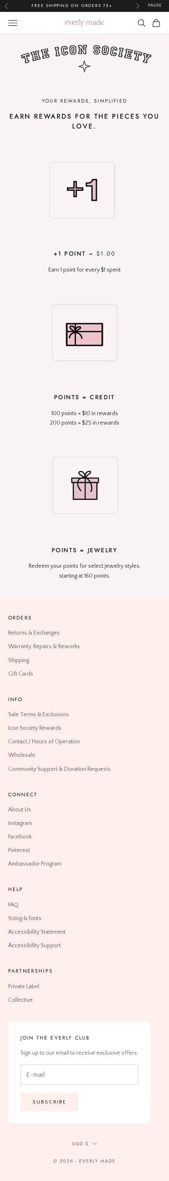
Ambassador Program (35, 864)
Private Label (23, 986)
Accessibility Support (34, 945)
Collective (20, 999)
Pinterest (19, 850)
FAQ (13, 904)
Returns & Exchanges (34, 633)
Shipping (18, 660)
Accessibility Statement (37, 932)
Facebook (20, 837)
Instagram (20, 823)
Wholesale (21, 755)
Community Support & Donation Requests (59, 768)
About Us (19, 809)
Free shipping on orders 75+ (72, 5)
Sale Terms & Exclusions (38, 714)
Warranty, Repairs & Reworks (44, 646)
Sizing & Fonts (24, 918)
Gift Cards (20, 673)
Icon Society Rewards (35, 728)
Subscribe (49, 1101)
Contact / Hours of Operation (44, 741)
